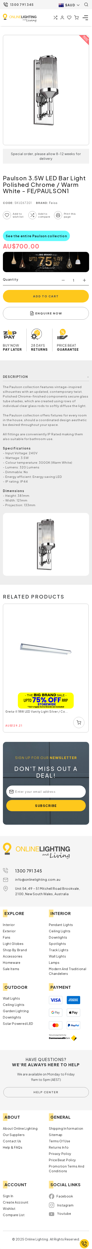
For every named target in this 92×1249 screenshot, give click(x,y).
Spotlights (57, 944)
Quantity (10, 279)
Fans (6, 937)
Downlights (58, 937)
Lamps (54, 962)
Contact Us (12, 1141)
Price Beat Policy (62, 1160)
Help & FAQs (13, 1147)
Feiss (53, 203)
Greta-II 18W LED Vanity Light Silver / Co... (36, 711)
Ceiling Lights (60, 931)
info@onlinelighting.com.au (37, 879)
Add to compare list (32, 215)
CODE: (8, 203)
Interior (9, 925)
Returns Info (59, 1147)
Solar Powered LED (18, 1023)
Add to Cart (46, 296)
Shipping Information (66, 1128)
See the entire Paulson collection (36, 236)
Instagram (65, 1205)
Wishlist (9, 1208)
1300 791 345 (22, 4)
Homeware (12, 962)
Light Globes (13, 944)
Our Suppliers (14, 1135)
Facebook (64, 1196)
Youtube (64, 1213)
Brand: (42, 203)
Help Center (46, 1092)
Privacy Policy (60, 1154)
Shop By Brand (15, 950)
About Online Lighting (20, 1128)
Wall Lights (57, 956)
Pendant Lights (61, 925)
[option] (46, 668)
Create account (16, 1202)
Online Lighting (19, 18)
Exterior (9, 931)
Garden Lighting (16, 1011)
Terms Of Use (59, 1141)
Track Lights (58, 950)
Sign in (8, 1196)
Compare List (14, 1215)
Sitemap (56, 1135)
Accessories (13, 956)
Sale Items (11, 969)
